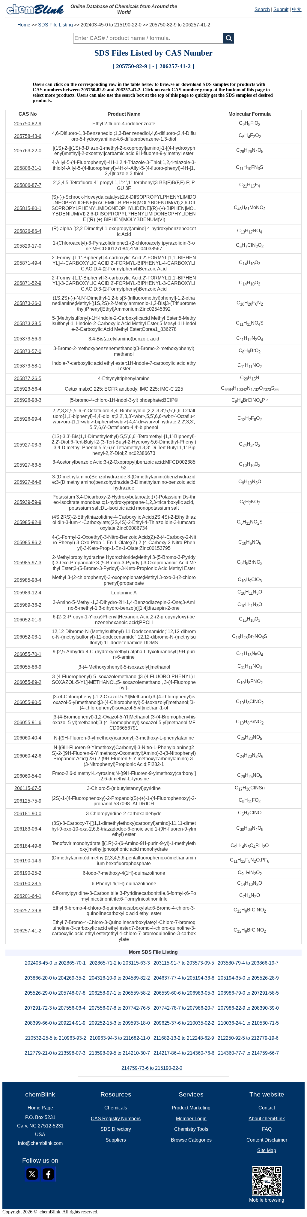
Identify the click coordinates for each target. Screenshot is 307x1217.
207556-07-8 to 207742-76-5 (119, 1008)
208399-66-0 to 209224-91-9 (55, 1023)
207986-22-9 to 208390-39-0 (248, 1008)
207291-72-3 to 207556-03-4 (55, 1008)
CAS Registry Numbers (116, 1118)
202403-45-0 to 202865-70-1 (55, 962)
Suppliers (116, 1139)
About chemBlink (267, 1118)
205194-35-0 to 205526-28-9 (248, 978)
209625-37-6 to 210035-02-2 (184, 1023)
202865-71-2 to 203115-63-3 (119, 962)
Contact (266, 1107)
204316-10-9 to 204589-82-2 (119, 978)
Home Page (40, 1107)
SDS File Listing (55, 24)
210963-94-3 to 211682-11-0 (120, 1038)
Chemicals (115, 1107)
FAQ (267, 1129)
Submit (280, 9)
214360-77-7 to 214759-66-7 (248, 1053)
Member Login (191, 1118)
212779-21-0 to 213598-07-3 (55, 1053)
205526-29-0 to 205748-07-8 (55, 993)
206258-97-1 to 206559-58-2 (119, 993)
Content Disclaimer (266, 1139)
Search (262, 9)
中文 (297, 9)
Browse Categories (191, 1139)
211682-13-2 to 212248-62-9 (184, 1038)
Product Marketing (191, 1107)
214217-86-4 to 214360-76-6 (184, 1053)
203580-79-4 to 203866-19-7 (248, 962)
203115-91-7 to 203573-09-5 (184, 962)
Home (23, 24)
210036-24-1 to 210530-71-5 (248, 1023)
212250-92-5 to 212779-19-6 (248, 1038)
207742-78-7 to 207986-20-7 (184, 1008)
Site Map (266, 1150)
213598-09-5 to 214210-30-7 (119, 1053)
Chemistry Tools (191, 1129)
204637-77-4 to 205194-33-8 (184, 978)
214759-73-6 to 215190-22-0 (151, 1068)
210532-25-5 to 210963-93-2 (55, 1038)
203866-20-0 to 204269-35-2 (55, 978)
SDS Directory (115, 1129)
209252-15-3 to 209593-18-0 (119, 1023)
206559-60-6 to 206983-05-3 (184, 993)
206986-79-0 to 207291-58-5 (248, 993)
